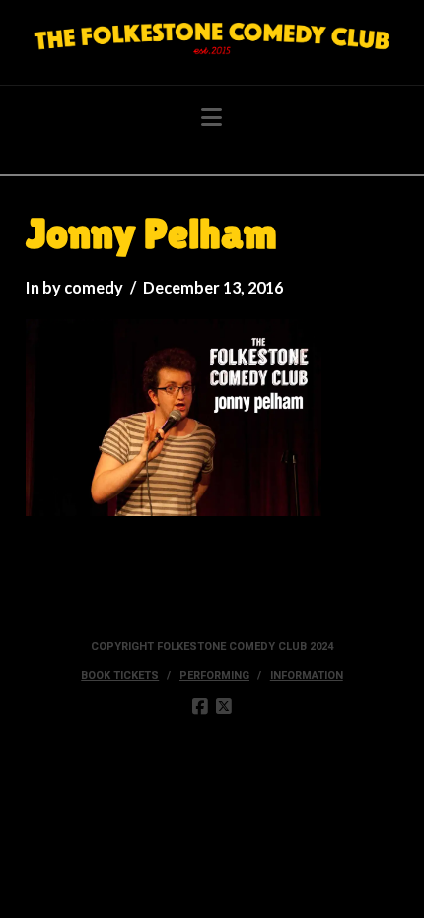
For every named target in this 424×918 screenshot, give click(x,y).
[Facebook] (200, 707)
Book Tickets (120, 675)
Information (306, 675)
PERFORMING (214, 675)
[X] (224, 707)
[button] (211, 117)
